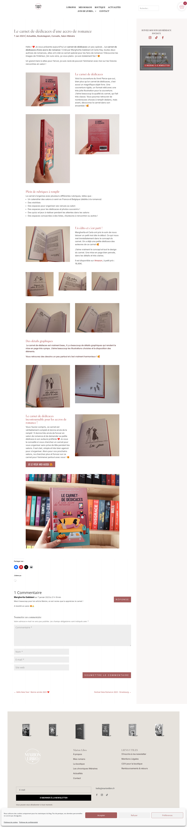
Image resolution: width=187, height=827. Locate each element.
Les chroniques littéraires (85, 768)
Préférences (167, 815)
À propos (77, 754)
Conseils (55, 36)
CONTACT (104, 11)
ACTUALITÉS (114, 7)
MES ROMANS (85, 7)
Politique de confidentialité (28, 822)
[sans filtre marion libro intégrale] (133, 730)
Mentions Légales (130, 759)
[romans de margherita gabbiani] (39, 295)
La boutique (79, 764)
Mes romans (79, 759)
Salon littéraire (68, 36)
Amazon (98, 260)
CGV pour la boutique (131, 763)
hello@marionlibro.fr (105, 788)
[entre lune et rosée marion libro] (80, 732)
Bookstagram (43, 36)
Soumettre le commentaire (106, 675)
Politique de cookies (11, 822)
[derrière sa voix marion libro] (27, 730)
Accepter (101, 815)
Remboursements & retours (134, 768)
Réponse (122, 599)
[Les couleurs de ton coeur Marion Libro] (160, 730)
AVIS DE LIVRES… (86, 11)
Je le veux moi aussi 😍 (40, 464)
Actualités (31, 36)
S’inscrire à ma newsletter (133, 754)
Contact (77, 778)
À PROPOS (71, 7)
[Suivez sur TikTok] (156, 37)
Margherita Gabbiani (24, 597)
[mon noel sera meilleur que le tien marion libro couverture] (107, 730)
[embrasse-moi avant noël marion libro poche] (53, 730)
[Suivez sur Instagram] (150, 37)
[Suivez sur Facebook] (162, 37)
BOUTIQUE (100, 7)
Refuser (134, 815)
